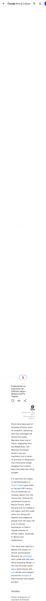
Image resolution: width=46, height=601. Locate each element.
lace (13, 572)
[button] (4, 4)
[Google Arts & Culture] (19, 3)
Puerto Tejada (17, 485)
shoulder (25, 575)
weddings (27, 556)
